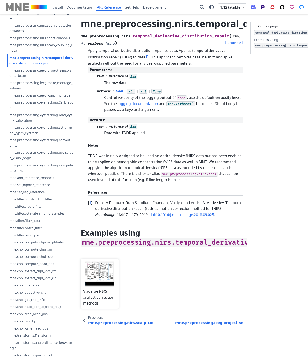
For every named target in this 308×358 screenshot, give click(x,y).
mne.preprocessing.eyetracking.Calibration (41, 105)
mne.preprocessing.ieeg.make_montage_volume (40, 85)
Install (58, 7)
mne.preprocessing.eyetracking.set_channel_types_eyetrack (40, 130)
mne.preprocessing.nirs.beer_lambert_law (40, 16)
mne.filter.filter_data (24, 221)
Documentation (80, 7)
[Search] (202, 7)
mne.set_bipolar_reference (29, 185)
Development (154, 7)
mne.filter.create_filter (26, 206)
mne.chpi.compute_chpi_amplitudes (36, 242)
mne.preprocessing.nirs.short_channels (39, 38)
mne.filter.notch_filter (25, 228)
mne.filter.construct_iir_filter (30, 199)
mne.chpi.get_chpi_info (27, 299)
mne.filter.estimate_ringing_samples (36, 213)
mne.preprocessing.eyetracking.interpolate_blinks (41, 168)
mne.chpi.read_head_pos (28, 314)
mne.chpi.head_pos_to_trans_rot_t (35, 307)
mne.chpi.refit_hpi (23, 321)
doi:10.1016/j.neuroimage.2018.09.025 (181, 214)
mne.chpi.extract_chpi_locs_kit (32, 278)
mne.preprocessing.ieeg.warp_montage (39, 95)
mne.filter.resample (24, 235)
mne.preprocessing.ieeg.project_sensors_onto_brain (41, 73)
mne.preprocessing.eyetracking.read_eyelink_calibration (41, 118)
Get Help (131, 7)
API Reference (109, 7)
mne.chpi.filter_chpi (24, 285)
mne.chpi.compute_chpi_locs (31, 256)
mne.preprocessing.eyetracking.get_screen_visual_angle (41, 155)
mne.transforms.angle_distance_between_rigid (41, 345)
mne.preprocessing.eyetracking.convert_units (40, 143)
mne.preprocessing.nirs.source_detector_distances (41, 28)
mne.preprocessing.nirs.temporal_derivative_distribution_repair (41, 60)
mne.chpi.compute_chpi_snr (30, 249)
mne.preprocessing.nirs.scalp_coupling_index (40, 48)
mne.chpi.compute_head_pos (31, 264)
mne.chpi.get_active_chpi (28, 292)
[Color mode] (211, 7)
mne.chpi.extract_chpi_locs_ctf (32, 271)
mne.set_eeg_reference (27, 192)
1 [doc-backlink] (90, 202)
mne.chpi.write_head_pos (28, 328)
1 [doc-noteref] (147, 56)
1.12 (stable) (230, 7)
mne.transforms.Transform (30, 335)
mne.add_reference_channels (31, 177)
